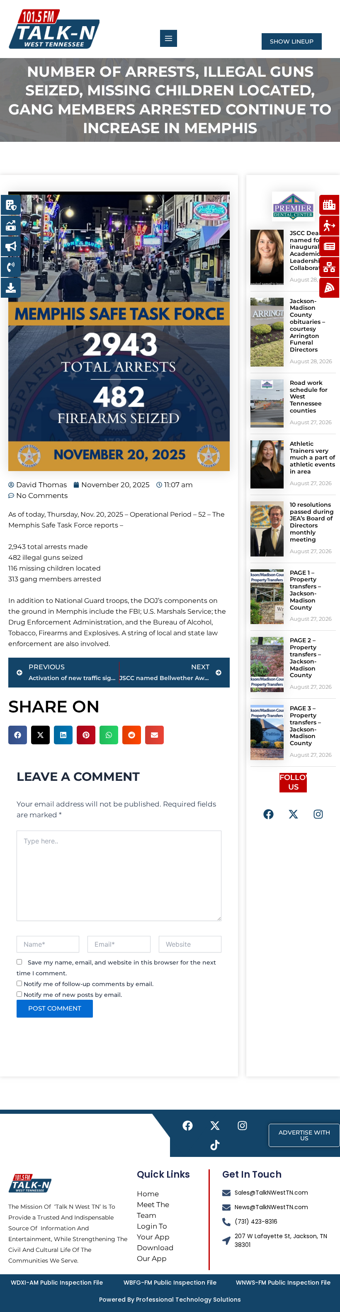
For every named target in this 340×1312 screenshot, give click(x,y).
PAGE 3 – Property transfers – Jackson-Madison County (305, 726)
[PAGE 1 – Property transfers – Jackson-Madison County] (267, 596)
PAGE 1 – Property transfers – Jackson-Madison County (305, 590)
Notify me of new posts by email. (73, 995)
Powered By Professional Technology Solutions (170, 1299)
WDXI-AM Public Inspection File (57, 1282)
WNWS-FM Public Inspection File (283, 1282)
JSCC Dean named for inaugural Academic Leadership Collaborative (310, 250)
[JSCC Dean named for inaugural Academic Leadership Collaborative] (267, 257)
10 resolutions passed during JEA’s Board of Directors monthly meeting (312, 522)
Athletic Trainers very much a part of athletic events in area (312, 457)
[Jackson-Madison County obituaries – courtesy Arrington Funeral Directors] (267, 332)
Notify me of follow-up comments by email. (88, 984)
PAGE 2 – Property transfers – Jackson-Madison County (305, 658)
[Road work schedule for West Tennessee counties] (267, 403)
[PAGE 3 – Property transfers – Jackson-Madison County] (267, 732)
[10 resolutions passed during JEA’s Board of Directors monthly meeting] (267, 528)
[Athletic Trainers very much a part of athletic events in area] (267, 464)
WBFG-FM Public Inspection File (170, 1282)
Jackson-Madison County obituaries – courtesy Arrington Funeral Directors (307, 325)
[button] (17, 735)
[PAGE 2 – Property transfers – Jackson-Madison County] (267, 664)
